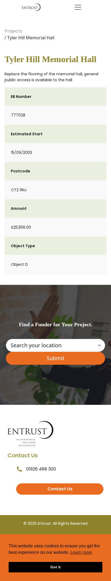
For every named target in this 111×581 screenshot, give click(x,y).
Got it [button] (55, 567)
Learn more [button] (81, 552)
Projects (13, 31)
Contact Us (59, 489)
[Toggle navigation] (78, 7)
